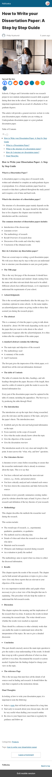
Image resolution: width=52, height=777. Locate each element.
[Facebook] (4, 84)
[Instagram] (4, 89)
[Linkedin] (21, 84)
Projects (15, 742)
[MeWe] (32, 84)
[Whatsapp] (42, 84)
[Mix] (37, 84)
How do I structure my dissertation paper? (22, 152)
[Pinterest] (26, 84)
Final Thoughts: (12, 155)
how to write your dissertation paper (22, 747)
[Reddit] (15, 84)
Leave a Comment (26, 755)
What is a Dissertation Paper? (17, 145)
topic (13, 705)
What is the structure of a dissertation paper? (23, 148)
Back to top (45, 766)
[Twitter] (10, 84)
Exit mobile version (26, 773)
